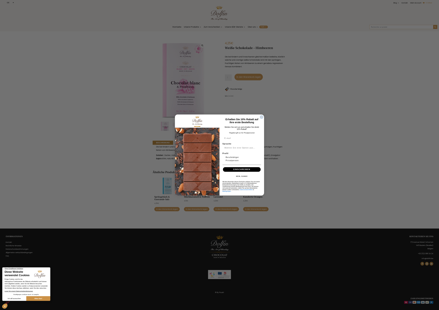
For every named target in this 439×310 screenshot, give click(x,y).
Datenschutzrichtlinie (246, 189)
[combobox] (241, 148)
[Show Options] (259, 148)
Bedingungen (226, 191)
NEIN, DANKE (242, 176)
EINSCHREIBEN (241, 169)
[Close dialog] (261, 117)
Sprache (226, 144)
